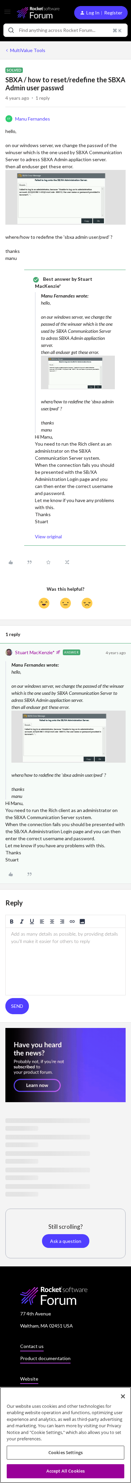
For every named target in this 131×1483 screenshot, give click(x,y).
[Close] (123, 1396)
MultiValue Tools (27, 50)
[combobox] (65, 30)
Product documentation (45, 1358)
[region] (65, 1435)
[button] (7, 14)
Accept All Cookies (65, 1471)
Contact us (32, 1346)
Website (29, 1379)
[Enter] (11, 30)
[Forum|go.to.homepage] (38, 12)
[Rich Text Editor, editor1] (65, 961)
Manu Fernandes (32, 119)
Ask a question (65, 1241)
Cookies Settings (65, 1452)
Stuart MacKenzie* (35, 652)
